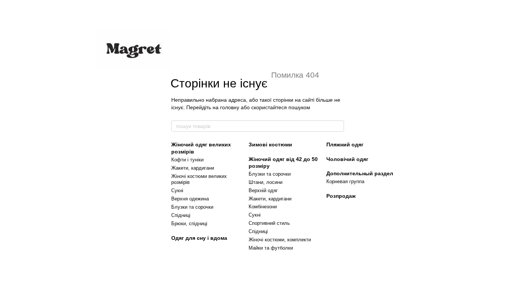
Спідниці (180, 215)
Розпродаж (341, 196)
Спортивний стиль (269, 223)
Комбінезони (263, 206)
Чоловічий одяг (347, 159)
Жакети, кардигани (192, 168)
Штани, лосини (265, 182)
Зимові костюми (270, 144)
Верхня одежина (190, 199)
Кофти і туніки (187, 160)
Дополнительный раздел (359, 173)
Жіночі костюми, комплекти (280, 239)
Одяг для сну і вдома (199, 238)
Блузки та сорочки (192, 207)
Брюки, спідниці (189, 223)
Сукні (177, 190)
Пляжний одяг (345, 144)
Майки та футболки (271, 248)
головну (229, 107)
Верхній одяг (263, 190)
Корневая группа (345, 181)
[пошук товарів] (338, 126)
